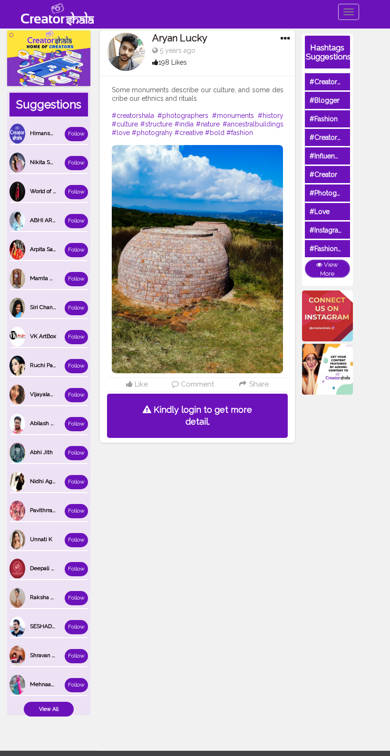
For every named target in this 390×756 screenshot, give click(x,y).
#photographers (182, 115)
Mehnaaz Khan (49, 684)
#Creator (323, 174)
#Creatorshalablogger (344, 137)
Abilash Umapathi (53, 423)
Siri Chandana (47, 307)
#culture (125, 124)
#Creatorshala (331, 82)
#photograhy (152, 132)
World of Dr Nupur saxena (63, 191)
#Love (320, 211)
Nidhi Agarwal (48, 481)
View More (329, 269)
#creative (189, 132)
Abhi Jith (41, 452)
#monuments (233, 115)
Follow (76, 133)
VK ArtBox (43, 336)
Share (257, 384)
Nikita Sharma (48, 162)
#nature (208, 124)
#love (121, 132)
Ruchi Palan (45, 365)
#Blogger (325, 100)
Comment (196, 384)
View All (48, 709)
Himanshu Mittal (51, 133)
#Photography (332, 193)
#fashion (239, 132)
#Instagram (327, 230)
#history (270, 115)
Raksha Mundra (50, 597)
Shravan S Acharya (54, 655)
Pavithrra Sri (45, 510)
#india (184, 124)
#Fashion (324, 119)
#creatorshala (133, 115)
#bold (214, 132)
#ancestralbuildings (253, 124)
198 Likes (172, 62)
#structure (156, 124)
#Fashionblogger (336, 248)
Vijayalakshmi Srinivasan (62, 394)
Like (140, 384)
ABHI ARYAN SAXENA (58, 220)
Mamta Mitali (47, 278)
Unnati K (41, 539)
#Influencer (327, 156)
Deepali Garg (46, 568)
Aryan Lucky (179, 38)
